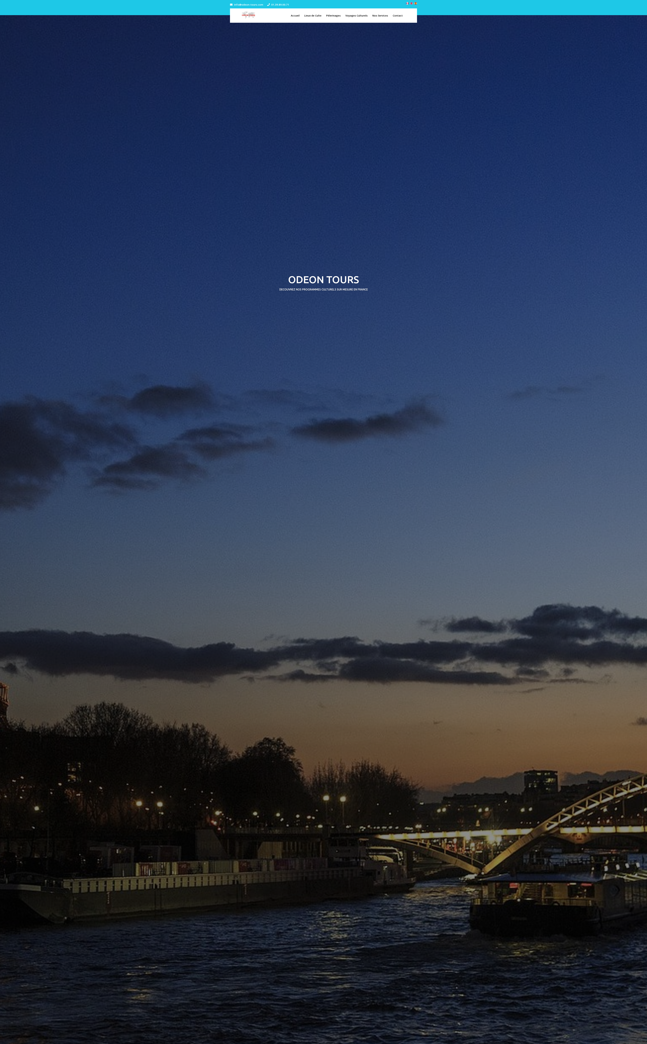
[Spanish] (415, 3)
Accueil (295, 15)
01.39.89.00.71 (280, 4)
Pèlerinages (333, 15)
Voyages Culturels (356, 15)
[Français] (407, 3)
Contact (398, 15)
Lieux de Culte (312, 15)
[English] (411, 3)
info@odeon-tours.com (248, 4)
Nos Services (380, 15)
